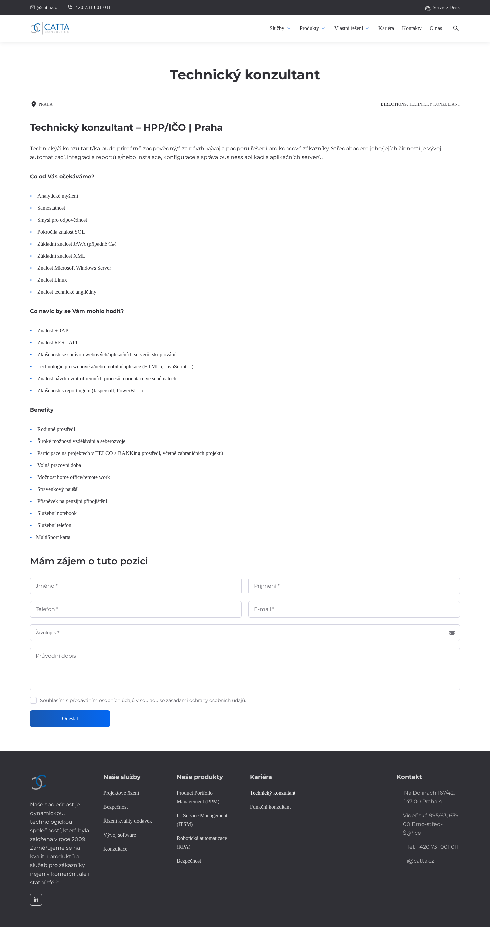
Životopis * (48, 632)
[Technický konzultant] (272, 793)
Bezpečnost (189, 861)
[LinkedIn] (36, 900)
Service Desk (442, 8)
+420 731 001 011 (89, 7)
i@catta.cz (43, 7)
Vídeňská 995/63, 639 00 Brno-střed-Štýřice (431, 824)
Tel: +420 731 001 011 (433, 847)
